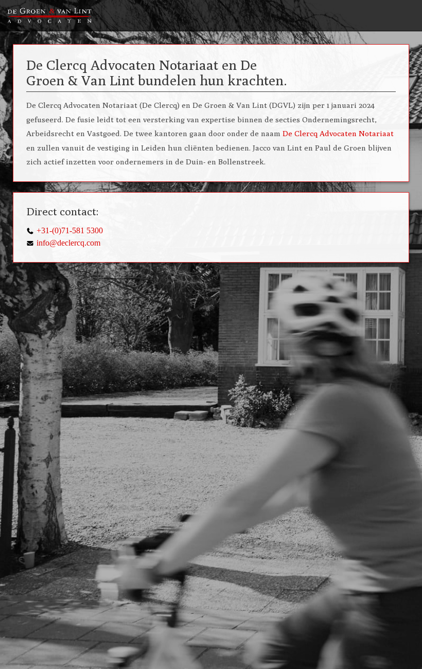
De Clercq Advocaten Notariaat (338, 133)
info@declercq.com (68, 242)
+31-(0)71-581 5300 (70, 230)
